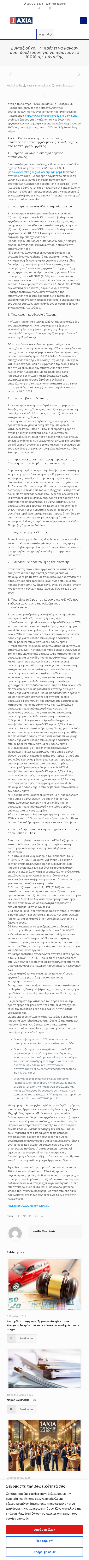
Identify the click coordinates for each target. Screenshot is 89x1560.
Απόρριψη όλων (44, 1552)
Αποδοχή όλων (44, 1529)
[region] (44, 1520)
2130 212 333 (35, 3)
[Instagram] (50, 9)
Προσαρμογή (44, 1540)
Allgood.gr (45, 34)
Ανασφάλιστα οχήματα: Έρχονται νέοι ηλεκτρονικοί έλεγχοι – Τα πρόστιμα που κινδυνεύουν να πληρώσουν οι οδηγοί (43, 1325)
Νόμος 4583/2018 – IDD (21, 1400)
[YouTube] (44, 9)
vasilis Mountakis (37, 85)
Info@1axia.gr (57, 3)
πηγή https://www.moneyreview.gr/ (28, 1205)
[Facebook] (39, 9)
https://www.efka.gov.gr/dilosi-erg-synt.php (51, 115)
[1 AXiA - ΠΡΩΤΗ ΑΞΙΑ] (44, 21)
